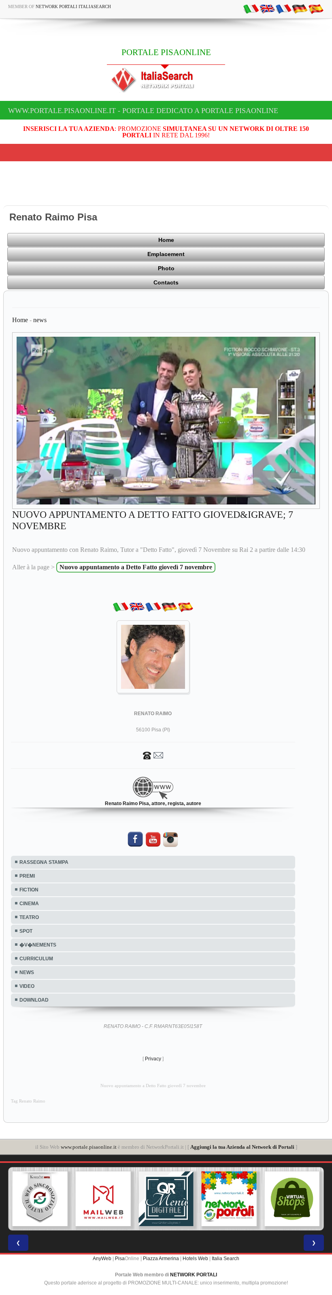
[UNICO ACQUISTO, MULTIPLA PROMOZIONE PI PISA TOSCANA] (229, 1199)
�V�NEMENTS (37, 945)
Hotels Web (195, 1258)
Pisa (120, 1258)
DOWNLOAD (34, 1000)
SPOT (25, 931)
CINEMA (29, 903)
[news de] (300, 8)
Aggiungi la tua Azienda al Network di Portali (242, 1147)
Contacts (166, 282)
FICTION (28, 890)
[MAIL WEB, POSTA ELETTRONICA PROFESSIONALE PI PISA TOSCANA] (103, 1199)
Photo (166, 268)
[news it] (251, 8)
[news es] (316, 8)
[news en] (267, 8)
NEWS (26, 972)
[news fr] (283, 8)
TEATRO (29, 917)
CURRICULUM (36, 959)
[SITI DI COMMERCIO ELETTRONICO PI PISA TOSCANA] (291, 1199)
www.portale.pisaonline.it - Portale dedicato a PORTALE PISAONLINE (143, 111)
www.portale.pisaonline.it (89, 1147)
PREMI (27, 876)
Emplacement (166, 254)
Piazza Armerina (161, 1258)
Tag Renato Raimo (28, 1101)
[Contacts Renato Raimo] (153, 755)
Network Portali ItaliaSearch (73, 6)
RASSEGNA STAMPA (43, 862)
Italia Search (225, 1258)
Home (166, 240)
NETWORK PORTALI (193, 1275)
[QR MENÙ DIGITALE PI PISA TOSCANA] (166, 1199)
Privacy (153, 1059)
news (40, 319)
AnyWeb (102, 1258)
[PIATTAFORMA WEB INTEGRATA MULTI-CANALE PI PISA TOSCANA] (40, 1199)
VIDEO (26, 986)
